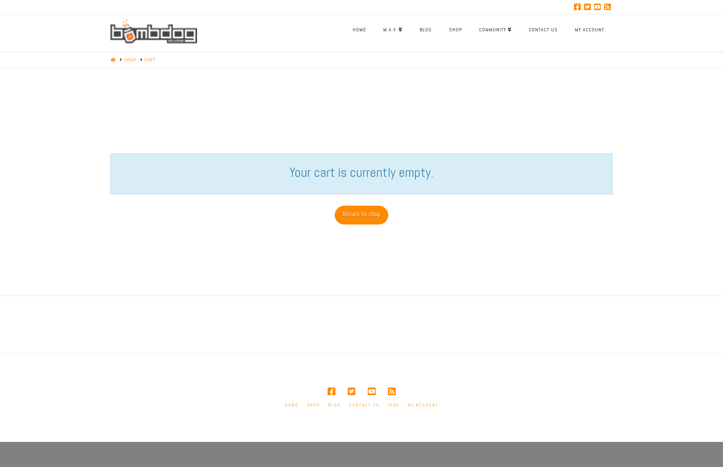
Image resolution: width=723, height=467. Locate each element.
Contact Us (364, 405)
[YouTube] (597, 6)
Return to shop (361, 213)
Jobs (393, 405)
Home (292, 405)
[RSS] (607, 6)
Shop (313, 405)
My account (423, 405)
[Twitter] (587, 6)
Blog (334, 405)
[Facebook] (577, 6)
